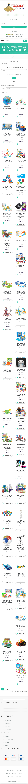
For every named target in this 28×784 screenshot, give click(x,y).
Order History (8, 723)
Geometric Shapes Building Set (7, 162)
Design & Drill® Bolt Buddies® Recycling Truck (7, 601)
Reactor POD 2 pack (21, 496)
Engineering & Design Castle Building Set (21, 446)
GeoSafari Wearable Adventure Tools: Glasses (21, 575)
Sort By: (3, 88)
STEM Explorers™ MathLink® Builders (21, 162)
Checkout (19, 36)
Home (3, 57)
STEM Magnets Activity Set (7, 419)
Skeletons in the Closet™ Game (7, 496)
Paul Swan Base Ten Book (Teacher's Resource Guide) (21, 188)
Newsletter (8, 729)
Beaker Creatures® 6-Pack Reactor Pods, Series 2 (7, 651)
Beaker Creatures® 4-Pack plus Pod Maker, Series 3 (7, 371)
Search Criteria (14, 61)
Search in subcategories (14, 74)
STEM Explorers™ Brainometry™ (21, 676)
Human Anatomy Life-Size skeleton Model (21, 522)
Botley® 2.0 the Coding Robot (20, 626)
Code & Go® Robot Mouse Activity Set (7, 292)
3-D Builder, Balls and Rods (20, 109)
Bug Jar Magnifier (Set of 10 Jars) (7, 135)
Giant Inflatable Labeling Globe (7, 548)
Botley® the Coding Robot (21, 601)
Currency (15, 31)
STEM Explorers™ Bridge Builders (21, 241)
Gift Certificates (9, 739)
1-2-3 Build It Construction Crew (21, 651)
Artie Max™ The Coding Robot (20, 471)
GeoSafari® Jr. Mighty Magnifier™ (7, 574)
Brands (7, 736)
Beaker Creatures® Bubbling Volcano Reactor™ (7, 243)
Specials (7, 745)
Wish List (7, 726)
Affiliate (7, 742)
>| (12, 689)
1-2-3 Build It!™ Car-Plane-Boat (7, 187)
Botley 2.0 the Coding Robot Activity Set (21, 344)
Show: (3, 92)
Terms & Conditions (16, 776)
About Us (14, 773)
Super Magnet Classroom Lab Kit (20, 267)
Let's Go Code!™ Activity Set (7, 521)
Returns (7, 710)
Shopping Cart (10, 36)
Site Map (7, 713)
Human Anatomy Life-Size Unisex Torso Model (7, 320)
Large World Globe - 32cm (7, 109)
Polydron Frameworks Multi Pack (21, 420)
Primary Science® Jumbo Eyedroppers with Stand (20, 135)
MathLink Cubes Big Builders (20, 394)
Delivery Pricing (11, 770)
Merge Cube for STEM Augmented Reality (20, 215)
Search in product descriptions (15, 67)
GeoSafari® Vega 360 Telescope (20, 548)
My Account (14, 19)
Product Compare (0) (7, 85)
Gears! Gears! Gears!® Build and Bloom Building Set (7, 446)
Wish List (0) (20, 34)
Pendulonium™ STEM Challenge (21, 319)
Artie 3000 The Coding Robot (21, 370)
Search (9, 57)
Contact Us (8, 707)
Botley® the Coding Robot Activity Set (7, 215)
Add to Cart (8, 117)
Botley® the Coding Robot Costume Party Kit (20, 293)
